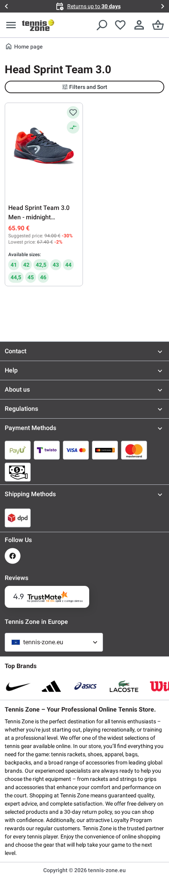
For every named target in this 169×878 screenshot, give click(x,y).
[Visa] (76, 450)
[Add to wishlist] (73, 112)
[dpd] (18, 517)
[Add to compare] (73, 127)
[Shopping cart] (158, 25)
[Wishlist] (120, 25)
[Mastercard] (134, 450)
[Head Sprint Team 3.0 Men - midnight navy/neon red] (44, 145)
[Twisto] (47, 450)
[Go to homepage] (38, 25)
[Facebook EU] (12, 556)
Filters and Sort (88, 87)
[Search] (101, 25)
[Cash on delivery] (18, 471)
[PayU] (18, 450)
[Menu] (11, 25)
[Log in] (139, 25)
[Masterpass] (105, 450)
